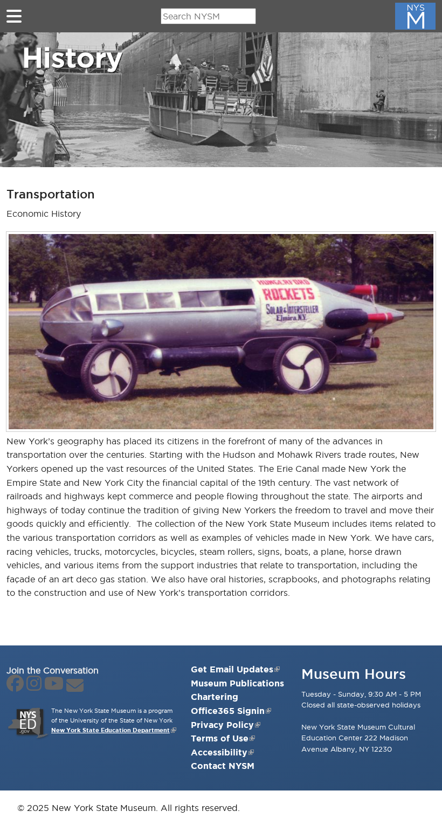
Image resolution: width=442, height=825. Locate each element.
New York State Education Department (110, 730)
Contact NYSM (222, 766)
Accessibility (219, 752)
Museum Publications (237, 683)
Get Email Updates (232, 669)
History (72, 57)
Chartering (214, 697)
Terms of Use (219, 738)
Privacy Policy (222, 725)
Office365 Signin (228, 711)
